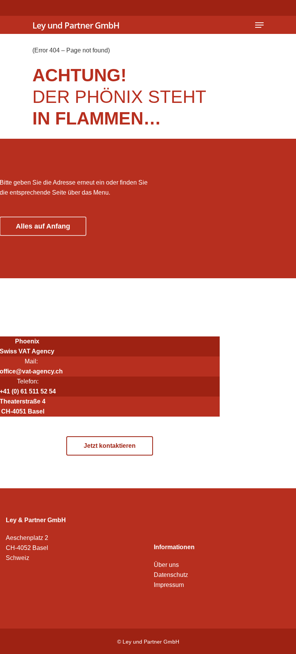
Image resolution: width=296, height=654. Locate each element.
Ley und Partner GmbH (75, 25)
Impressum (169, 585)
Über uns (166, 565)
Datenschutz (171, 575)
